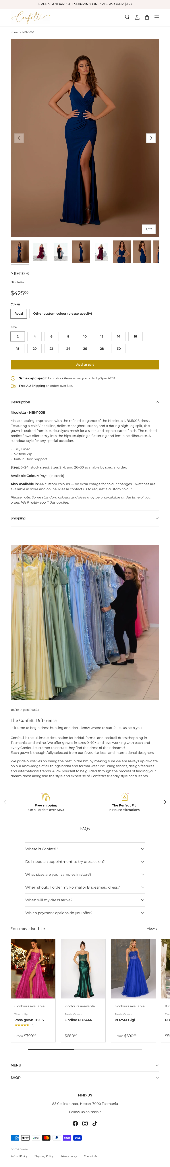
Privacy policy (68, 1156)
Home (14, 32)
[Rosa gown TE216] (33, 969)
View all (153, 928)
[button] (147, 17)
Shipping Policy (44, 1156)
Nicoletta (17, 282)
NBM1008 (28, 32)
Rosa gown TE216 (29, 1020)
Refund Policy (19, 1156)
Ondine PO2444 (78, 1020)
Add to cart (85, 364)
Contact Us (90, 1156)
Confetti (24, 1149)
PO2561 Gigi (125, 1020)
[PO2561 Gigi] (133, 969)
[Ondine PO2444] (83, 969)
